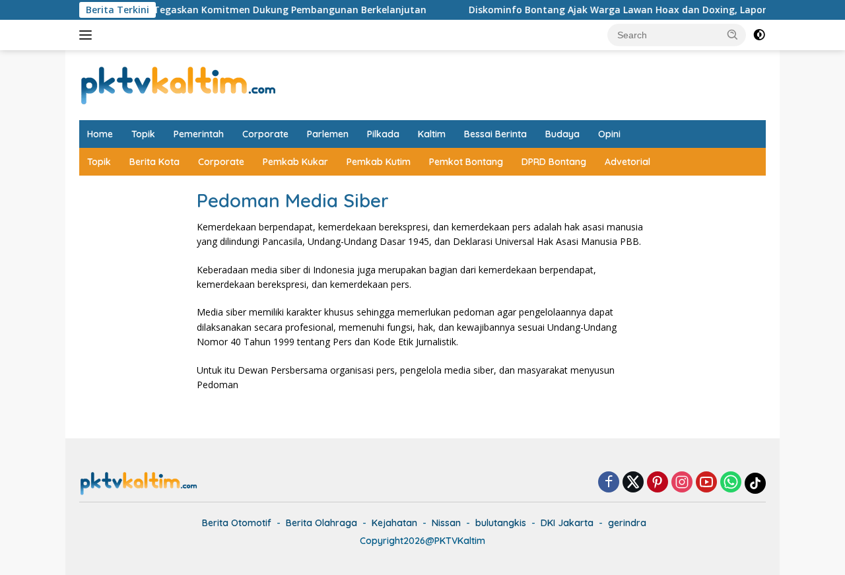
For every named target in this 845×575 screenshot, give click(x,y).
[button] (733, 34)
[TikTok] (755, 483)
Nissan (446, 523)
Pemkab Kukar (295, 162)
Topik (143, 134)
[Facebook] (608, 482)
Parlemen (328, 134)
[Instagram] (682, 482)
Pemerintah (199, 134)
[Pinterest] (657, 482)
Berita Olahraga (321, 523)
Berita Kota (154, 162)
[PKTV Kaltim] (178, 84)
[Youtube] (706, 482)
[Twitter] (633, 482)
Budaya (562, 134)
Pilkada (383, 134)
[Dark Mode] (759, 35)
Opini (609, 134)
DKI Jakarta (567, 523)
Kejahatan (394, 523)
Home (100, 134)
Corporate (265, 134)
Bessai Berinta (495, 134)
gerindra (627, 523)
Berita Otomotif (236, 523)
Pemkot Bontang (466, 162)
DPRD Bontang (554, 162)
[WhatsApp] (730, 482)
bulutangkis (500, 523)
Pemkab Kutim (379, 162)
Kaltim (432, 134)
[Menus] (88, 35)
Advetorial (627, 162)
